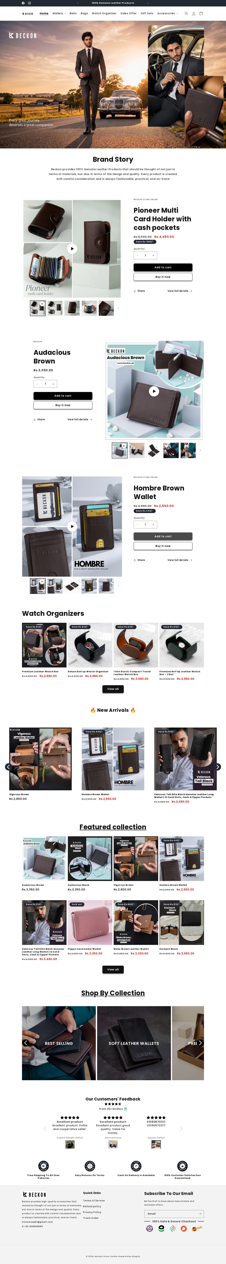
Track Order (91, 1218)
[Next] (217, 767)
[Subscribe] (200, 1214)
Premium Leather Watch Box (40, 671)
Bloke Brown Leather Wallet (145, 794)
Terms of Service (94, 1200)
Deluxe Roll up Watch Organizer (88, 671)
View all (113, 689)
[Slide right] (118, 308)
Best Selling (59, 1043)
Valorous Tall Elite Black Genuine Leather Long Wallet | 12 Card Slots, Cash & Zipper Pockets (43, 952)
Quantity (139, 248)
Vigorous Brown (123, 885)
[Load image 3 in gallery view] (89, 308)
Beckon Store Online (106, 1256)
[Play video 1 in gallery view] (37, 308)
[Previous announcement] (77, 3)
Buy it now (163, 277)
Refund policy (92, 1206)
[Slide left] (25, 308)
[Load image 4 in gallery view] (106, 308)
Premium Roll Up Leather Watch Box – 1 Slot (179, 673)
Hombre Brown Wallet (173, 885)
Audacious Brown (33, 885)
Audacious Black (78, 885)
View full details (178, 291)
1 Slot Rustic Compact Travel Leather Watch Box (132, 673)
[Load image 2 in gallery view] (72, 308)
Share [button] (141, 291)
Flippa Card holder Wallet (71, 794)
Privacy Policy (92, 1212)
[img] (113, 1104)
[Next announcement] (148, 3)
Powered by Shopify (129, 1256)
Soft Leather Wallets (134, 1043)
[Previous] (8, 767)
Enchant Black (168, 949)
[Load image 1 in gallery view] (55, 308)
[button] (59, 13)
